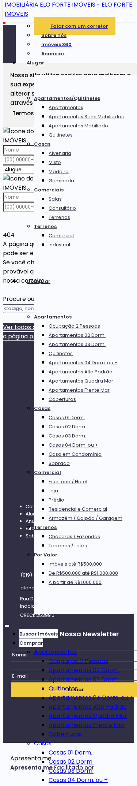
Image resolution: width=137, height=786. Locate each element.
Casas (42, 144)
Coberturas (62, 399)
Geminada (61, 180)
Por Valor (45, 554)
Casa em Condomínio (75, 454)
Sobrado (59, 463)
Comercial (61, 235)
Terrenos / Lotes (68, 545)
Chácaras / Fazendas (74, 536)
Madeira (59, 171)
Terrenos (59, 217)
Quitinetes (61, 134)
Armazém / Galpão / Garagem (85, 518)
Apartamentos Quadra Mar (81, 380)
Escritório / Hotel (68, 481)
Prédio (56, 499)
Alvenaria (60, 153)
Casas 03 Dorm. (67, 435)
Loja (53, 490)
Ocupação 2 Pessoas (74, 326)
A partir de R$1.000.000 (75, 582)
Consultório (62, 208)
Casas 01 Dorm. (67, 417)
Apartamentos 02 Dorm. (77, 335)
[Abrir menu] (7, 624)
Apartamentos (66, 107)
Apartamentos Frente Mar (79, 390)
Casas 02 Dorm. (67, 426)
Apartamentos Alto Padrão (81, 371)
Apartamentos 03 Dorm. (77, 344)
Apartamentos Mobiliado (78, 125)
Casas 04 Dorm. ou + (73, 445)
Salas (55, 198)
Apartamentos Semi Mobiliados (86, 116)
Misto (55, 162)
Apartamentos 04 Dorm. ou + (83, 362)
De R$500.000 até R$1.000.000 (83, 573)
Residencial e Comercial (78, 509)
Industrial (59, 244)
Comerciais (49, 189)
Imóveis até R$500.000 (75, 563)
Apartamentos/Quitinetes (67, 98)
